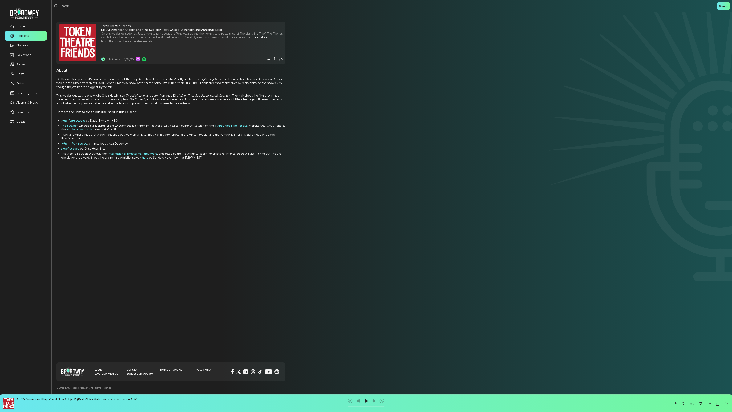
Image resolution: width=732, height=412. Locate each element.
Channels (22, 45)
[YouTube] (268, 371)
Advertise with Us (106, 373)
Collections (23, 55)
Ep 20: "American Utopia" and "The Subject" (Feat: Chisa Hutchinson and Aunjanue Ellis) (77, 399)
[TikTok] (260, 371)
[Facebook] (232, 371)
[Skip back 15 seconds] (350, 401)
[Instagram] (245, 371)
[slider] (366, 407)
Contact (132, 369)
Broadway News (27, 93)
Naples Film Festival (80, 129)
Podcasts (22, 36)
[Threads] (252, 371)
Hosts (20, 74)
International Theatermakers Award (132, 153)
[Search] (56, 6)
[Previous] (357, 401)
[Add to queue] (692, 403)
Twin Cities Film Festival (231, 125)
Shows (20, 64)
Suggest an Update (140, 373)
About (98, 369)
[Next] (374, 401)
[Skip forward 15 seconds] (381, 401)
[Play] (366, 401)
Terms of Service (170, 369)
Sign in (723, 5)
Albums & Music (27, 102)
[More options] (709, 403)
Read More (260, 37)
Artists (20, 83)
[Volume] (684, 403)
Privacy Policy (202, 369)
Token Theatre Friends (137, 41)
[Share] (717, 403)
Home (20, 26)
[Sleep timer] (701, 403)
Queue (21, 121)
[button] (684, 403)
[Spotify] (276, 371)
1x (676, 403)
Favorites (22, 112)
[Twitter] (238, 371)
